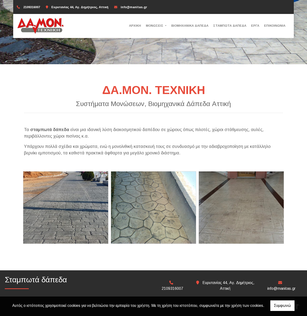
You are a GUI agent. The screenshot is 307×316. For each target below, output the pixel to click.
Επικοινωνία (274, 25)
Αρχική (135, 25)
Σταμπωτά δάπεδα (229, 25)
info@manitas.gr (134, 7)
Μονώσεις (155, 25)
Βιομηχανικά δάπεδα (189, 25)
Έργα (255, 25)
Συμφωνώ (282, 305)
